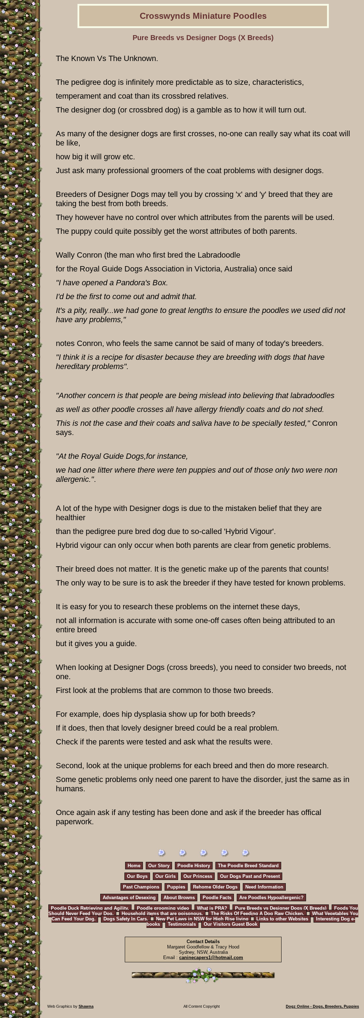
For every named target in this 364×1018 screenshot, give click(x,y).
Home (134, 865)
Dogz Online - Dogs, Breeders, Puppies (322, 1006)
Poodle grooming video (163, 908)
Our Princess (197, 876)
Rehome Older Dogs (215, 887)
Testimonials (182, 924)
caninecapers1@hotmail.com (211, 957)
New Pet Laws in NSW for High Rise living (202, 918)
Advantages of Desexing (129, 897)
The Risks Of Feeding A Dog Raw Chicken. (257, 913)
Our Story (159, 865)
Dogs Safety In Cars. (125, 918)
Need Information (264, 887)
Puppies (176, 887)
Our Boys (137, 876)
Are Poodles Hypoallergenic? (271, 897)
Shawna (86, 1006)
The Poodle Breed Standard (248, 865)
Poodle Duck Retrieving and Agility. (90, 908)
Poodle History (193, 865)
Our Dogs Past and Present (250, 876)
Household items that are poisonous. (162, 913)
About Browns (179, 897)
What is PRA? (212, 908)
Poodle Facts (217, 897)
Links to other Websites (282, 918)
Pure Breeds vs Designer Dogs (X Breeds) (280, 908)
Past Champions (141, 887)
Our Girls (165, 876)
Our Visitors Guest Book (230, 924)
